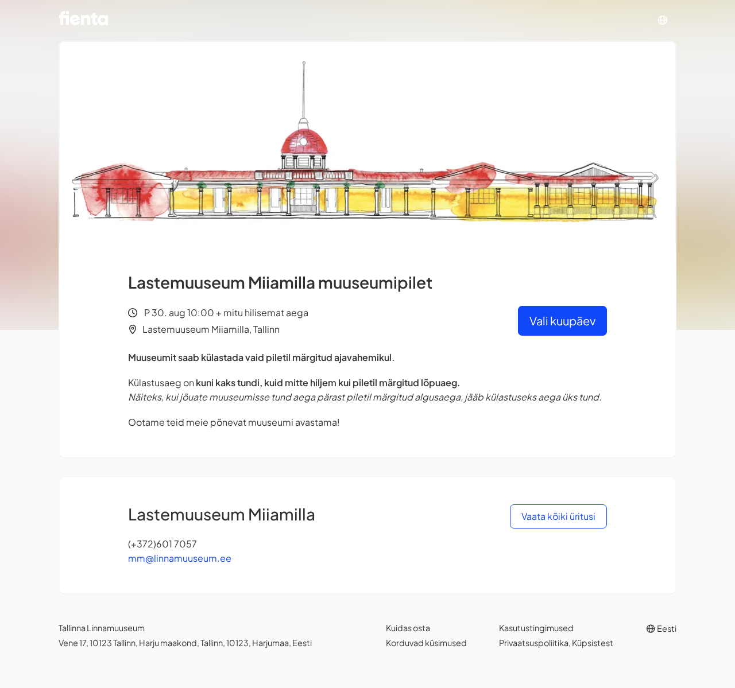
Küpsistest (592, 643)
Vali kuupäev (562, 320)
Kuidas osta (408, 628)
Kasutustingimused (536, 628)
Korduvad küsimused (426, 643)
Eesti (666, 628)
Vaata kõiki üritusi (558, 516)
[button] (662, 20)
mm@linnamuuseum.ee (179, 558)
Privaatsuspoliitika (533, 643)
